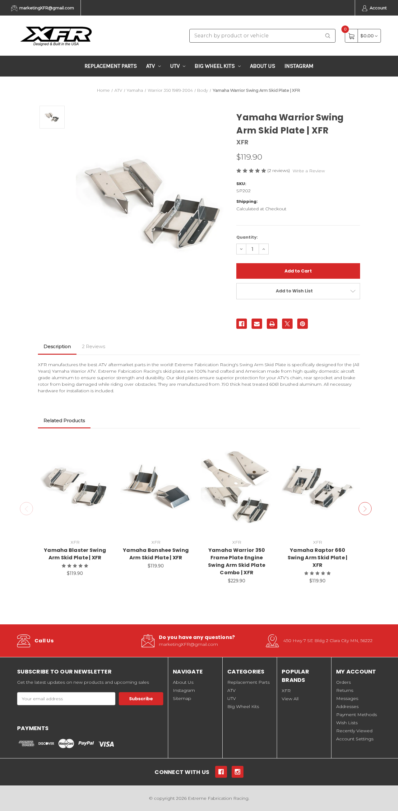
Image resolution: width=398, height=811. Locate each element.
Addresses (347, 706)
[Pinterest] (302, 324)
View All (290, 698)
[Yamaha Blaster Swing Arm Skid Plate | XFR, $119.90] (75, 487)
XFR (286, 690)
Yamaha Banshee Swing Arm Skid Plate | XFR (156, 554)
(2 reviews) (279, 170)
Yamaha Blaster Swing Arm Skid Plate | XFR (75, 554)
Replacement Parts (111, 66)
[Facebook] (241, 324)
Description (57, 346)
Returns (344, 690)
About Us (262, 66)
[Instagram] (237, 772)
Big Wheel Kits (215, 66)
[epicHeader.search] (328, 36)
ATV (150, 66)
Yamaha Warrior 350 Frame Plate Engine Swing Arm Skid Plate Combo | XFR (236, 561)
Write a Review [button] (309, 171)
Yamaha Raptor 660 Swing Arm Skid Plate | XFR (318, 558)
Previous (26, 508)
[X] (287, 324)
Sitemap (182, 698)
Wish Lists (347, 722)
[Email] (257, 324)
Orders (343, 682)
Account (378, 7)
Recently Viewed (354, 731)
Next (365, 508)
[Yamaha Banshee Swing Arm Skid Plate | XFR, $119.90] (156, 487)
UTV (175, 66)
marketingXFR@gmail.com (46, 7)
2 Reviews (93, 346)
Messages (347, 698)
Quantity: (247, 237)
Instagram (299, 66)
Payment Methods (356, 714)
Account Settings (354, 739)
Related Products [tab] (64, 420)
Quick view (103, 444)
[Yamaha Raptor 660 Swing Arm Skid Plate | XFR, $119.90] (317, 487)
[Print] (272, 324)
